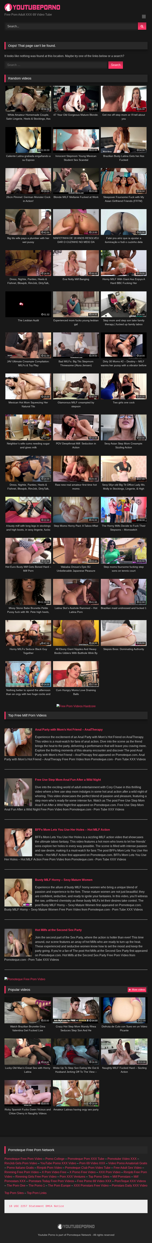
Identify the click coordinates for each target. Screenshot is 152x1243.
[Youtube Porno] (76, 7)
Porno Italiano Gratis (20, 1167)
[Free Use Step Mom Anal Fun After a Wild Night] (18, 805)
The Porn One (16, 1185)
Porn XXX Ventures (72, 1176)
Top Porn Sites (14, 1193)
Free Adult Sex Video (128, 1167)
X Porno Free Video (83, 1172)
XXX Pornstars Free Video (91, 1185)
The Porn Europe (59, 1185)
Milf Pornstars (121, 1176)
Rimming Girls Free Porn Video (36, 1176)
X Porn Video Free (54, 1172)
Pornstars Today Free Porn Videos (51, 1181)
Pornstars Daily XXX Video (129, 1185)
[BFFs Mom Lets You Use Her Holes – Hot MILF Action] (18, 855)
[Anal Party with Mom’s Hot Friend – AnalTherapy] (18, 755)
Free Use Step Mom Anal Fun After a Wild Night (68, 779)
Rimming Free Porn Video (21, 1172)
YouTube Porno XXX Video (58, 1163)
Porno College (55, 1158)
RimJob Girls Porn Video (20, 1163)
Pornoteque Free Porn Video (23, 1158)
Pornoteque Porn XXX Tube (86, 1158)
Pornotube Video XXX (122, 1158)
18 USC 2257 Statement (26, 1206)
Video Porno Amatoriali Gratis (127, 1163)
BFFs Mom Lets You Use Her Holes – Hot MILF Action (72, 829)
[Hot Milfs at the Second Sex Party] (18, 955)
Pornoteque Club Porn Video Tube (87, 1167)
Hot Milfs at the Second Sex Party (58, 930)
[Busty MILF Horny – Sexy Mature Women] (18, 905)
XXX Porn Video (109, 1172)
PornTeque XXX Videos (130, 1181)
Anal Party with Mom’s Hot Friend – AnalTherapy (69, 729)
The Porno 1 (37, 1185)
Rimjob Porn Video (49, 1167)
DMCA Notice (55, 1206)
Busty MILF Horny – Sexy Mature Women (63, 879)
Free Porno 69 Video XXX (94, 1181)
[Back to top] (140, 1232)
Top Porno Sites (98, 1176)
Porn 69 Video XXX (92, 1163)
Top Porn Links (37, 1193)
